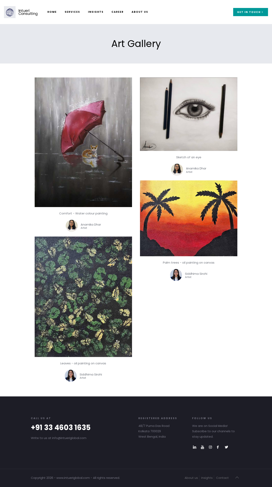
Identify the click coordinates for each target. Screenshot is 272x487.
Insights (207, 478)
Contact (222, 478)
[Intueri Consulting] (20, 12)
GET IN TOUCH (249, 12)
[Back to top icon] (237, 477)
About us (191, 478)
